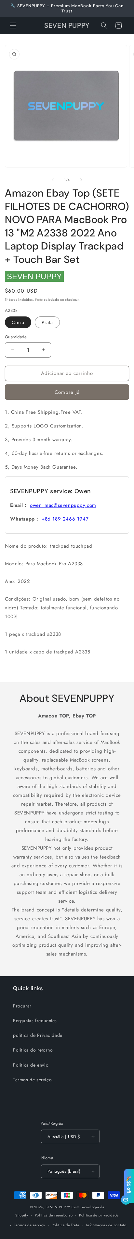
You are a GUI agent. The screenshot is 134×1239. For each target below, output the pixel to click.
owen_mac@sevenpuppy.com (63, 505)
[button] (13, 25)
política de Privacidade (37, 1035)
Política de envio (30, 1065)
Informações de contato (106, 1225)
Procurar (22, 1006)
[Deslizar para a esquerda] (53, 179)
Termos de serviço (32, 1079)
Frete (39, 299)
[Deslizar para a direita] (81, 179)
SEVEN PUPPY (34, 276)
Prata (47, 322)
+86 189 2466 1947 (65, 519)
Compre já (67, 392)
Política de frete (66, 1225)
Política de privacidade (99, 1215)
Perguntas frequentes (35, 1020)
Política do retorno (33, 1050)
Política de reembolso (54, 1215)
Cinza (18, 322)
